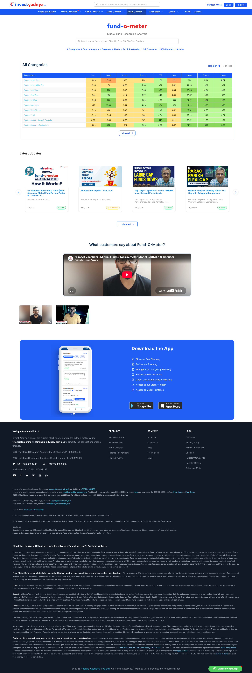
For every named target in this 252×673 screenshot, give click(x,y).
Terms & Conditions (195, 447)
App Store (190, 492)
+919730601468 (88, 489)
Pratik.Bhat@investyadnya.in (58, 504)
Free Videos (153, 452)
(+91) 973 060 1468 (27, 464)
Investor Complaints (195, 458)
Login (228, 5)
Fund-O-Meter (136, 11)
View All (126, 133)
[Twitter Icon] (33, 475)
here (136, 492)
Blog (149, 447)
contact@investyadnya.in (59, 489)
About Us (151, 437)
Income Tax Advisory (119, 452)
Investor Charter (193, 463)
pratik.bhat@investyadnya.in (75, 492)
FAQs (149, 458)
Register (241, 4)
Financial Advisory (47, 11)
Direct (228, 65)
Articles (198, 11)
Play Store (177, 492)
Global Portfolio (93, 11)
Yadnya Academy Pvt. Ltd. (95, 668)
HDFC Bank (156, 648)
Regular (212, 65)
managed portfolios (181, 651)
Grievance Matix (193, 468)
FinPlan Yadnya (116, 458)
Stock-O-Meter (114, 11)
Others (173, 11)
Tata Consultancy (142, 648)
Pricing (187, 11)
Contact (211, 5)
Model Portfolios (69, 11)
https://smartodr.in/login (34, 509)
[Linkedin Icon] (26, 475)
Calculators (155, 11)
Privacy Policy (192, 442)
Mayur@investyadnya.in (61, 501)
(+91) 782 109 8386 (56, 464)
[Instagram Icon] (40, 475)
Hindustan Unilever (127, 648)
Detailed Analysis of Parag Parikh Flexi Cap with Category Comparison (207, 191)
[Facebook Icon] (21, 475)
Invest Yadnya (222, 654)
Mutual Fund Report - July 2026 (97, 190)
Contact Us (152, 442)
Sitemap (190, 452)
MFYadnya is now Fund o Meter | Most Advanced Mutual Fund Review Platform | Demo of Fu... (46, 193)
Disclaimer (191, 437)
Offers (219, 5)
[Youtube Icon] (14, 475)
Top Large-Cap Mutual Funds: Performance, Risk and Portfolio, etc (154, 191)
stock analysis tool (228, 648)
